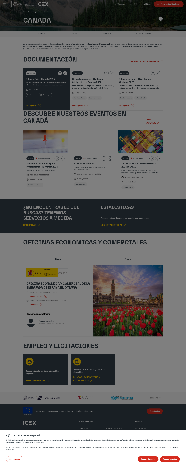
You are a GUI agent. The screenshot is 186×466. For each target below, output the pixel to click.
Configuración (14, 459)
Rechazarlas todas (148, 459)
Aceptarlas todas (170, 459)
